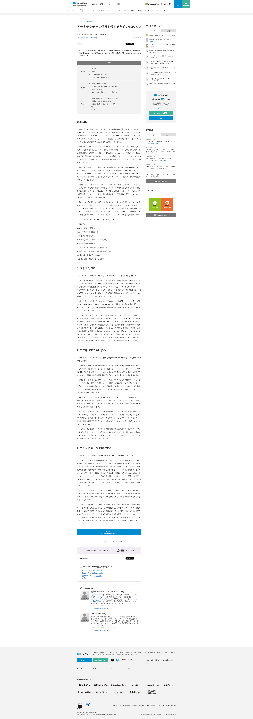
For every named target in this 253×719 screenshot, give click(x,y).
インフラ (110, 10)
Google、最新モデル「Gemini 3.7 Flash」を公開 (162, 35)
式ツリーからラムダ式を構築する (92, 570)
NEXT (120, 541)
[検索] (80, 10)
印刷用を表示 (84, 558)
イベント (109, 4)
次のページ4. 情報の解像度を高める (109, 532)
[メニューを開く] (67, 4)
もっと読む (83, 578)
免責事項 (134, 705)
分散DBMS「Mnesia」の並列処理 (92, 576)
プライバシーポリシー (163, 705)
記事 (101, 4)
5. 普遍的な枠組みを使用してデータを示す (104, 86)
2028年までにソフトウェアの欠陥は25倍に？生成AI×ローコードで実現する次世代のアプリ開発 (161, 167)
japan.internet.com (82, 37)
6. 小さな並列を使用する (98, 89)
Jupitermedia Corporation (99, 599)
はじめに (93, 69)
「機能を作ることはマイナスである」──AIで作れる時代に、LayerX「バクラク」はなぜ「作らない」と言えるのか (160, 151)
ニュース (94, 4)
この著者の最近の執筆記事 (99, 609)
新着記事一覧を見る (161, 181)
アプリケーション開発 (96, 10)
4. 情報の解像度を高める (98, 83)
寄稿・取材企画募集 (152, 660)
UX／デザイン (153, 10)
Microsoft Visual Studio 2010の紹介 (92, 573)
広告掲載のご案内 (168, 660)
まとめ (93, 107)
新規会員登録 (162, 113)
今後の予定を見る (162, 215)
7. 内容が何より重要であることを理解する (104, 92)
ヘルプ (109, 705)
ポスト (130, 43)
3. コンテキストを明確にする (100, 77)
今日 (154, 31)
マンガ (162, 10)
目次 (109, 63)
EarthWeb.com (97, 601)
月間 (168, 31)
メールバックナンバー (162, 108)
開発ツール (142, 10)
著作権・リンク (117, 705)
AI (86, 10)
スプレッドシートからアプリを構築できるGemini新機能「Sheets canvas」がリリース (162, 62)
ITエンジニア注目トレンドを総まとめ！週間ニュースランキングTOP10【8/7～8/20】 (161, 159)
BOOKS (117, 4)
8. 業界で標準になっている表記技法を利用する (105, 98)
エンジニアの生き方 (122, 10)
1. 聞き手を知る (96, 72)
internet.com (134, 599)
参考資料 (93, 110)
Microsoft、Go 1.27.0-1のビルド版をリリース (161, 39)
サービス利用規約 (150, 705)
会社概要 (141, 705)
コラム (80, 44)
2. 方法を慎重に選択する (98, 74)
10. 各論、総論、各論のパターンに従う (103, 104)
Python (133, 10)
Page (83, 88)
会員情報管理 (126, 705)
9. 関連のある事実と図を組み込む (101, 101)
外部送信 (173, 705)
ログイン (162, 118)
